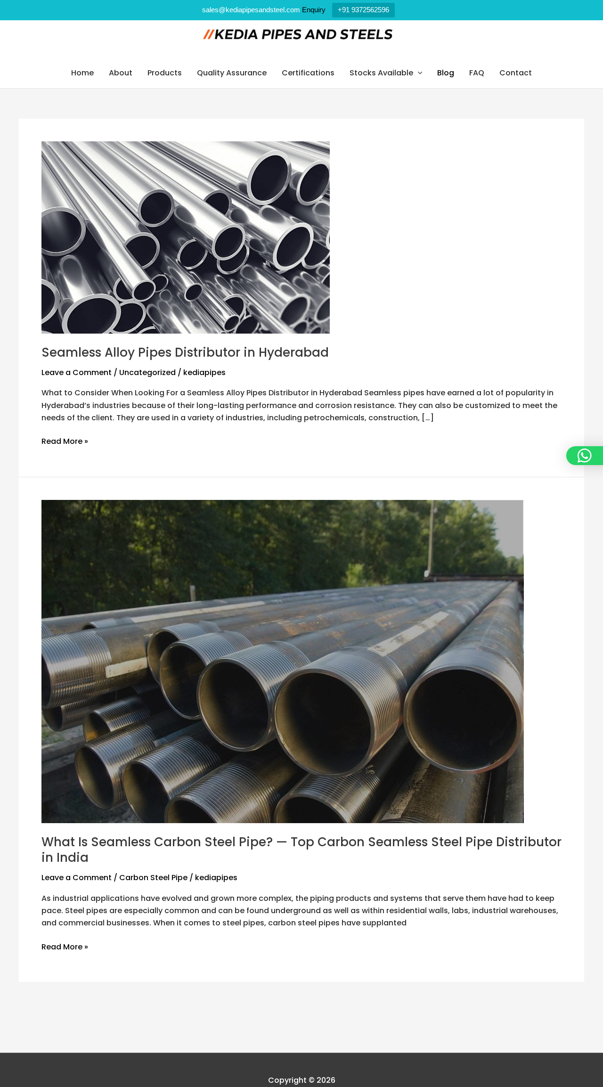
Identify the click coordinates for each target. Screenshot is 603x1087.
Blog (445, 72)
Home (82, 72)
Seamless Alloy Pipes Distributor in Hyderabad (185, 352)
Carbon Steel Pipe (153, 877)
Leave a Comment (76, 372)
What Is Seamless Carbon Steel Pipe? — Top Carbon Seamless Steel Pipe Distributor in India (301, 850)
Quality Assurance (232, 72)
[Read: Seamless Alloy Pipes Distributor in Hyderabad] (185, 236)
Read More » (64, 441)
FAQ (476, 72)
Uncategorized (147, 372)
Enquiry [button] (314, 10)
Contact (515, 72)
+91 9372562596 (363, 10)
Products (164, 72)
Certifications (308, 72)
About (120, 72)
